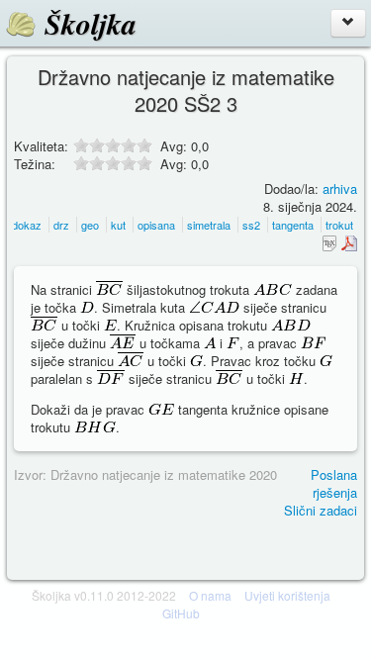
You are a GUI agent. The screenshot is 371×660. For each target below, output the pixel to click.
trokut (339, 225)
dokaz (27, 225)
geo (90, 225)
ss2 (251, 225)
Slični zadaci (320, 510)
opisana (156, 225)
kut (118, 225)
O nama (210, 595)
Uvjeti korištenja (287, 595)
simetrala (209, 225)
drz (61, 225)
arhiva (340, 188)
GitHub (181, 613)
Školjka (87, 24)
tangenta (293, 225)
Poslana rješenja (334, 483)
